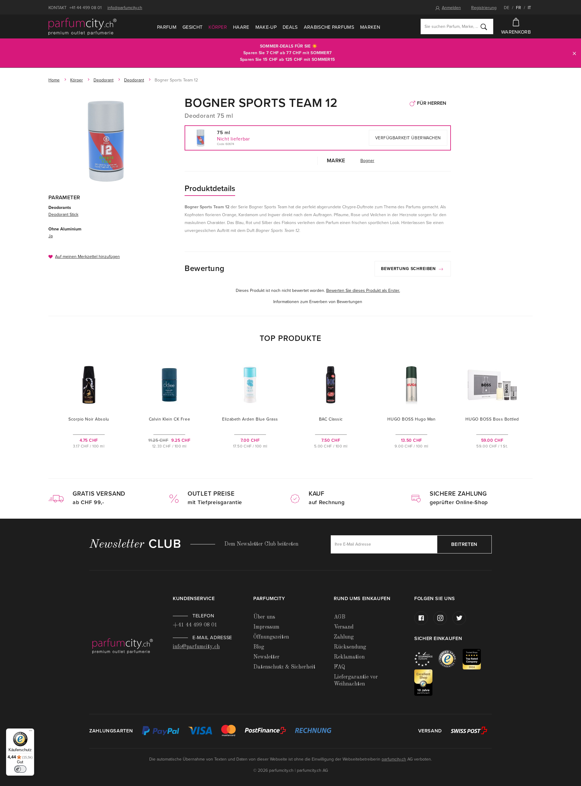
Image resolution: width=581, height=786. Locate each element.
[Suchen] (483, 27)
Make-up (266, 27)
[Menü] (30, 732)
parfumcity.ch (394, 759)
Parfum (166, 27)
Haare (241, 27)
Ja (50, 236)
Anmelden (451, 7)
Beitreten (464, 544)
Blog (258, 647)
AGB (339, 617)
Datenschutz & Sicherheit (284, 667)
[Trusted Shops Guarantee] (450, 658)
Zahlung (344, 637)
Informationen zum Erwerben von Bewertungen (317, 301)
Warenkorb (516, 32)
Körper (217, 27)
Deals (290, 27)
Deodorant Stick (63, 214)
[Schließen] (574, 53)
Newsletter (266, 657)
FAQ (339, 667)
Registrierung (484, 7)
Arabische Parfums (329, 27)
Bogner (367, 160)
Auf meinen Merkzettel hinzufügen (87, 256)
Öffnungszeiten (271, 637)
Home (54, 80)
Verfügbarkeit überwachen (408, 137)
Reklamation (349, 657)
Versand (343, 627)
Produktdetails (210, 188)
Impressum (266, 627)
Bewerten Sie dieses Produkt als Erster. (363, 290)
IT (529, 7)
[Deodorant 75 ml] (106, 140)
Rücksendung (350, 647)
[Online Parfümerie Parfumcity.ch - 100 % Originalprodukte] (82, 26)
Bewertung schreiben (409, 268)
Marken (370, 27)
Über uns (264, 617)
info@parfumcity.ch (124, 7)
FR (518, 7)
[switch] (20, 769)
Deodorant (103, 80)
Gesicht (192, 27)
